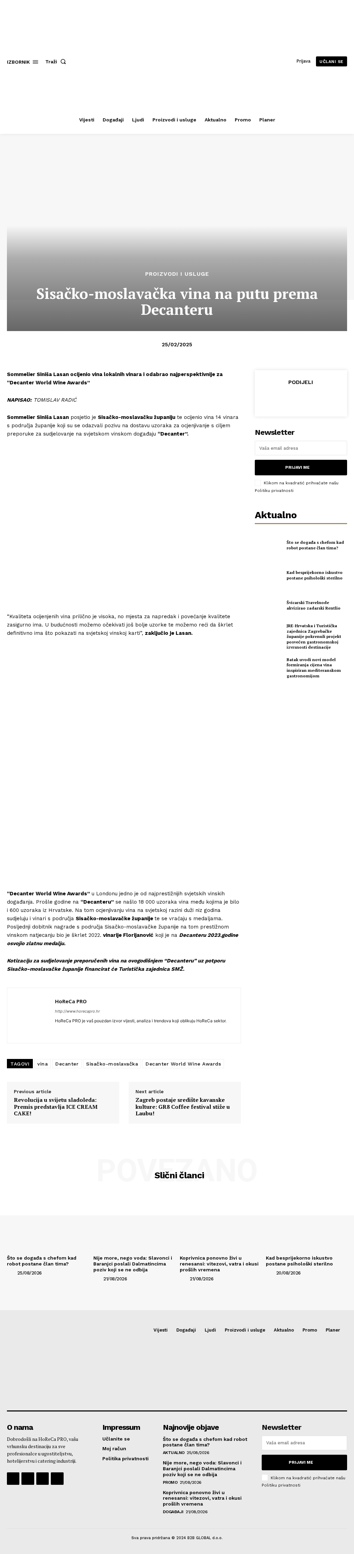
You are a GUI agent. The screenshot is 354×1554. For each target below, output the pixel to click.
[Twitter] (284, 398)
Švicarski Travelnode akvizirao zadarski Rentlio (314, 605)
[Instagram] (27, 1478)
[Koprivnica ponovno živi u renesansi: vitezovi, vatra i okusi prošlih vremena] (220, 1222)
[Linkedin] (57, 1030)
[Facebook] (269, 398)
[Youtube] (57, 1478)
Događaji (173, 1511)
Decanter (66, 1064)
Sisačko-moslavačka (112, 1064)
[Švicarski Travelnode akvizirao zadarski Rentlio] (268, 605)
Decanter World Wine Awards (183, 1064)
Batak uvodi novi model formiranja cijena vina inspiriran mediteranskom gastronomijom (314, 667)
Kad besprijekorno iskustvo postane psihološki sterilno (315, 575)
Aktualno (174, 1452)
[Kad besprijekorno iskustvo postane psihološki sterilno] (268, 575)
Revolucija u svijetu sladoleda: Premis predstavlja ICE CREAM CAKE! (55, 1107)
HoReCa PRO (71, 1001)
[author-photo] (11, 1273)
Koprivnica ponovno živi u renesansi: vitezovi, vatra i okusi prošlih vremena (219, 1263)
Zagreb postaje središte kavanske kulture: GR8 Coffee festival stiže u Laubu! (183, 1107)
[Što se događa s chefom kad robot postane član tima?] (268, 545)
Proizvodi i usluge (177, 274)
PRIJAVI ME (297, 467)
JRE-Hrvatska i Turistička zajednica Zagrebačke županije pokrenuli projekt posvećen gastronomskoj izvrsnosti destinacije (314, 636)
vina (42, 1064)
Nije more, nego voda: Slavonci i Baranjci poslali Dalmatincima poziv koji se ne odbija (132, 1263)
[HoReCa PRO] (31, 1015)
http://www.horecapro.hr (77, 1011)
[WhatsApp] (316, 398)
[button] (57, 61)
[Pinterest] (300, 398)
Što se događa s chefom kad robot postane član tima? (315, 545)
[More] (332, 398)
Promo (170, 1482)
